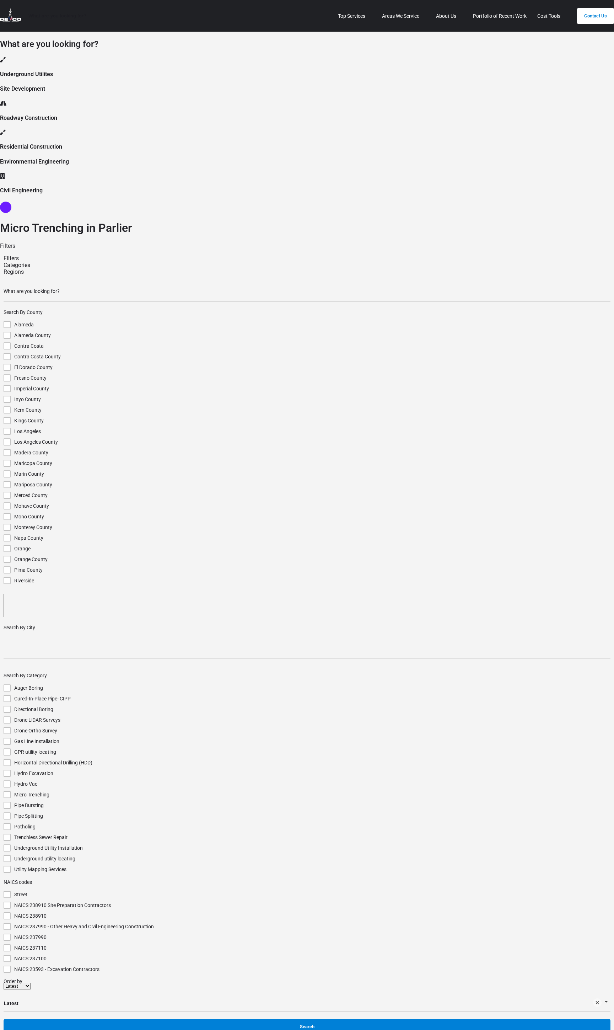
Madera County (31, 452)
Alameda (24, 324)
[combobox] (307, 646)
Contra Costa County (37, 356)
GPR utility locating (35, 752)
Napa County (28, 538)
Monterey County (33, 527)
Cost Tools (548, 16)
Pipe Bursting (29, 805)
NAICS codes (18, 882)
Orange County (31, 559)
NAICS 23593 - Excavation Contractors (56, 969)
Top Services (351, 16)
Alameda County (32, 335)
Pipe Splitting (28, 816)
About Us (446, 16)
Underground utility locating (44, 858)
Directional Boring (33, 709)
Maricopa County (33, 463)
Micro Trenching (31, 794)
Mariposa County (33, 484)
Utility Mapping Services (40, 869)
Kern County (28, 410)
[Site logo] (11, 20)
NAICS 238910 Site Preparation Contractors (62, 905)
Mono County (29, 516)
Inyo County (27, 399)
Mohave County (31, 506)
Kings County (29, 420)
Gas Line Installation (36, 741)
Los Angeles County (36, 442)
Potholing (25, 826)
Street (20, 894)
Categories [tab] (17, 265)
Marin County (29, 474)
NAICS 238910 (30, 916)
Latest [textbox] (11, 1003)
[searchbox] (307, 646)
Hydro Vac (25, 784)
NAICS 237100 (30, 958)
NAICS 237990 (30, 937)
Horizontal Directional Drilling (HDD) (53, 762)
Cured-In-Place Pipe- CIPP (42, 698)
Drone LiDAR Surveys (37, 720)
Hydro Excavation (33, 773)
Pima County (28, 570)
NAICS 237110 (30, 948)
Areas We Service (400, 16)
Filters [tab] (11, 258)
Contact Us (595, 15)
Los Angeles (27, 431)
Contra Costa (29, 346)
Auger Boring (28, 688)
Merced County (31, 495)
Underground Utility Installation (48, 848)
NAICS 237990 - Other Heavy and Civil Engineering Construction (84, 926)
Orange (22, 548)
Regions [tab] (14, 271)
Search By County (23, 312)
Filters (7, 245)
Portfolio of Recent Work (500, 16)
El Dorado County (33, 367)
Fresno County (30, 378)
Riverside (24, 580)
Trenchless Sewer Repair (41, 837)
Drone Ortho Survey (35, 730)
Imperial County (31, 388)
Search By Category (25, 675)
